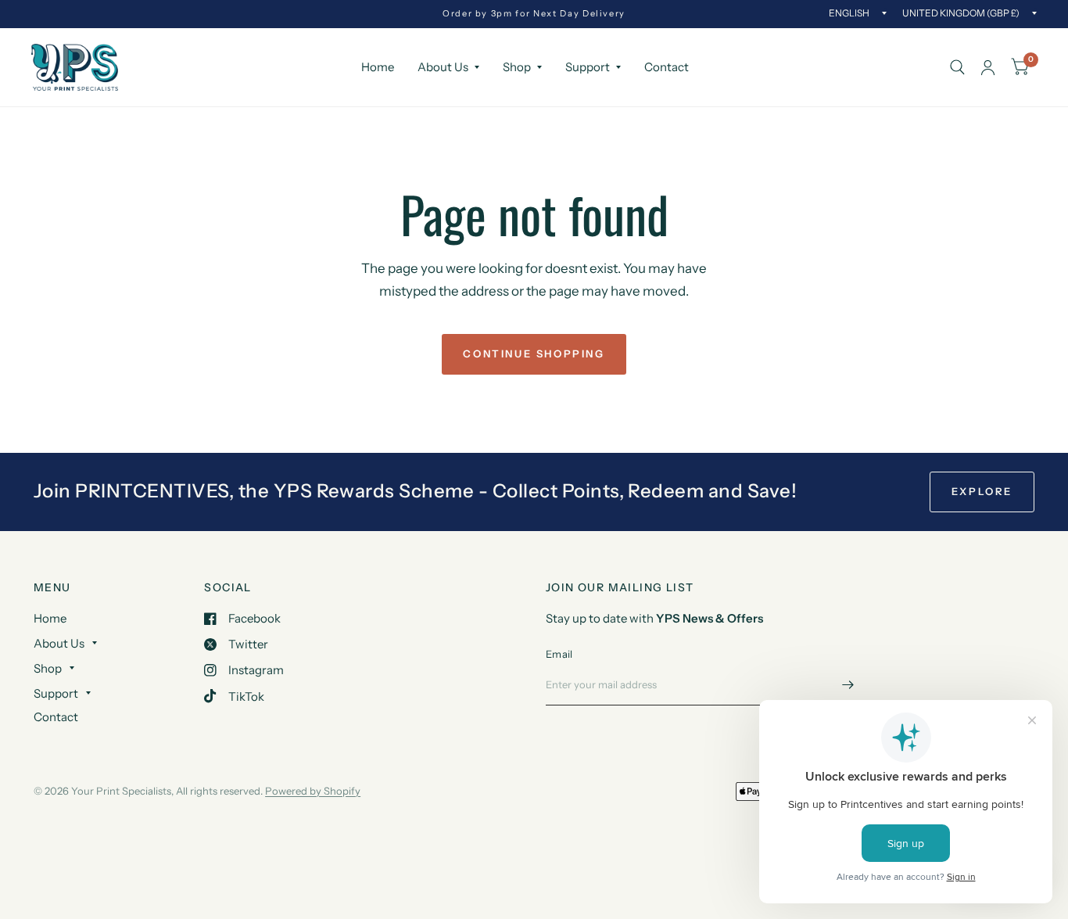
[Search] (957, 67)
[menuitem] (377, 67)
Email (559, 654)
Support (587, 66)
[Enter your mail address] (848, 685)
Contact (666, 66)
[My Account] (988, 67)
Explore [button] (982, 491)
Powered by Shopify (312, 790)
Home (377, 66)
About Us (443, 66)
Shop (517, 66)
